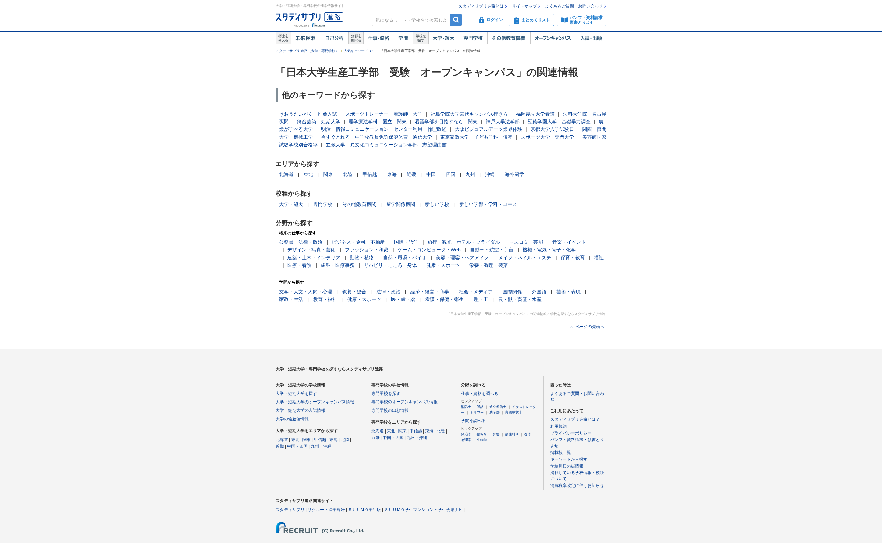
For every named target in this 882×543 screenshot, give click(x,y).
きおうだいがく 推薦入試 (308, 114)
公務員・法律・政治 (300, 242)
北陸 (347, 174)
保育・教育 (573, 257)
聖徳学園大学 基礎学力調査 (559, 121)
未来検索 (305, 38)
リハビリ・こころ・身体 (390, 265)
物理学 (466, 440)
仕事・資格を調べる (479, 393)
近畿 (411, 174)
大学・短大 (443, 38)
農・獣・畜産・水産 (520, 299)
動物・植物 (362, 257)
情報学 (482, 434)
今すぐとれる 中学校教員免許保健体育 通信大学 (376, 137)
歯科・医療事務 (338, 265)
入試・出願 (591, 38)
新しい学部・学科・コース (488, 204)
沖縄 (490, 174)
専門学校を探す (385, 393)
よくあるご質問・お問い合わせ (574, 6)
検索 (456, 20)
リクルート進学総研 (326, 509)
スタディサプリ (290, 509)
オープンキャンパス (553, 38)
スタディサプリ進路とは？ (575, 419)
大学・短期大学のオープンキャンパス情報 (315, 401)
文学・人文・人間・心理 (305, 291)
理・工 (481, 299)
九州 (470, 174)
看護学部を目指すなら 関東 (446, 121)
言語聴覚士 (513, 412)
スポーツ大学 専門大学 (547, 137)
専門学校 (473, 38)
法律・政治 (388, 291)
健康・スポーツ (443, 265)
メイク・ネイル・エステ (524, 257)
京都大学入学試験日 (552, 129)
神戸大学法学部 (503, 121)
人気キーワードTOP (359, 51)
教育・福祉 (325, 299)
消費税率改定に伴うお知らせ (577, 485)
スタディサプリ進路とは (481, 6)
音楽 (496, 434)
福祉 (599, 257)
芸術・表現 (568, 291)
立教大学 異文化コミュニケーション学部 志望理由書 (386, 144)
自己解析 (334, 38)
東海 (392, 174)
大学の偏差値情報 (292, 419)
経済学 (466, 434)
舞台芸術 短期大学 (318, 121)
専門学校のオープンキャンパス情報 (404, 401)
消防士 (466, 407)
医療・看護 (299, 265)
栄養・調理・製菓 (488, 265)
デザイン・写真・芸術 (311, 249)
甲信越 (369, 174)
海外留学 (514, 174)
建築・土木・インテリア (313, 257)
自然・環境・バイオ (405, 257)
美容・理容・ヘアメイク (462, 257)
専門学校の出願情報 (390, 410)
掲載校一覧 (560, 452)
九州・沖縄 (321, 446)
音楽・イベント (569, 242)
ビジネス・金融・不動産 (358, 242)
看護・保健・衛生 (444, 299)
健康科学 (512, 434)
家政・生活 (291, 299)
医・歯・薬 (403, 299)
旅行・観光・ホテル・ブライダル (464, 242)
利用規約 (558, 426)
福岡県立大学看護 (535, 114)
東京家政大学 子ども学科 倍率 (476, 137)
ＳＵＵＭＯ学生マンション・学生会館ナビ (423, 509)
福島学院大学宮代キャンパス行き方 (469, 114)
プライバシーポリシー (571, 433)
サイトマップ (524, 6)
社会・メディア (476, 291)
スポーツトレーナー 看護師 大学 (383, 114)
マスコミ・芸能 (526, 242)
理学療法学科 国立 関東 (378, 121)
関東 (328, 174)
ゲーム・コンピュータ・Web (429, 249)
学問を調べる (473, 420)
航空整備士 (497, 407)
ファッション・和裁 (366, 249)
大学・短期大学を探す (296, 393)
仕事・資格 (378, 38)
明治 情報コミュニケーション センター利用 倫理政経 (384, 129)
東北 (308, 174)
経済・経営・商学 (429, 291)
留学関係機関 (400, 204)
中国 (431, 174)
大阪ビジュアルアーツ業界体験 (488, 129)
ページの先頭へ (589, 326)
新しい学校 (437, 204)
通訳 (480, 407)
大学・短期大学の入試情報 (300, 410)
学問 (403, 38)
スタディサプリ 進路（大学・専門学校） (307, 51)
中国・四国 (297, 446)
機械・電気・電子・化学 (549, 249)
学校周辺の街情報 (566, 466)
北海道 (286, 174)
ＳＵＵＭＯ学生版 (364, 509)
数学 (527, 434)
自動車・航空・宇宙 (491, 249)
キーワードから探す (568, 459)
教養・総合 (354, 291)
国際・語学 (406, 242)
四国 (450, 174)
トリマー (477, 412)
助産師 (494, 412)
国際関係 (512, 291)
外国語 (539, 291)
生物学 (482, 440)
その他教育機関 (508, 38)
